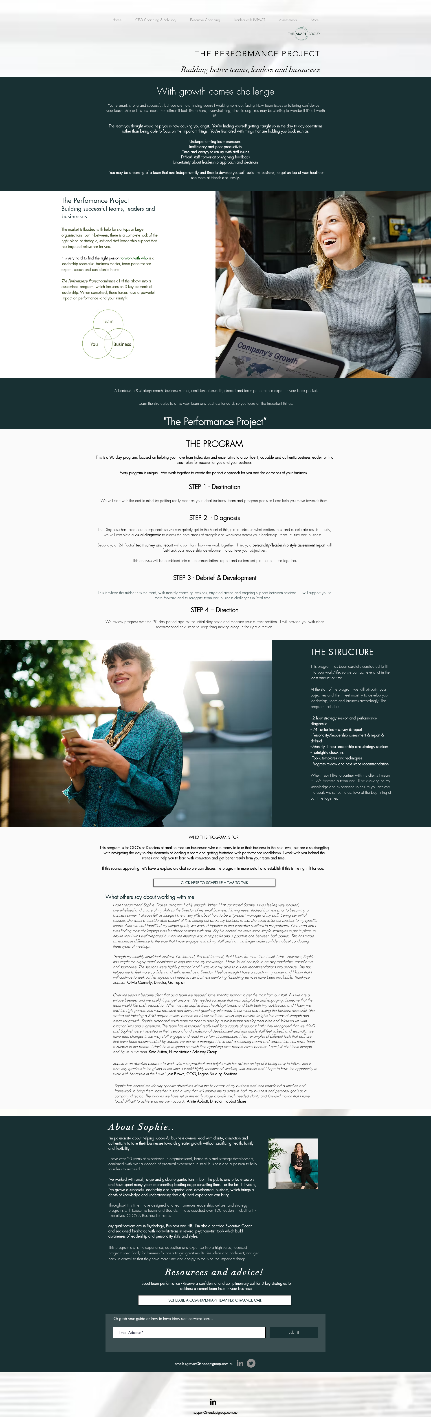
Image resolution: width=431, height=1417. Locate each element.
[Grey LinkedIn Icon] (240, 1363)
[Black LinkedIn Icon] (213, 1401)
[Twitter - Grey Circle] (251, 1363)
